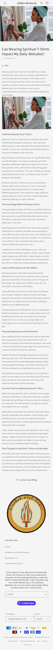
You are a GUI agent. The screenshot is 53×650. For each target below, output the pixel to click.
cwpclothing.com (14, 637)
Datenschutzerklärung (27, 641)
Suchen (8, 547)
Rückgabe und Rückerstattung (17, 552)
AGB (38, 641)
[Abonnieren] (45, 594)
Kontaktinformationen (42, 637)
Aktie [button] (6, 65)
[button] (5, 3)
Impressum (27, 645)
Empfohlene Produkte (14, 563)
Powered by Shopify (26, 637)
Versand (44, 641)
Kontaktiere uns (11, 558)
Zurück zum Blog (28, 479)
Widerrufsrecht (13, 641)
